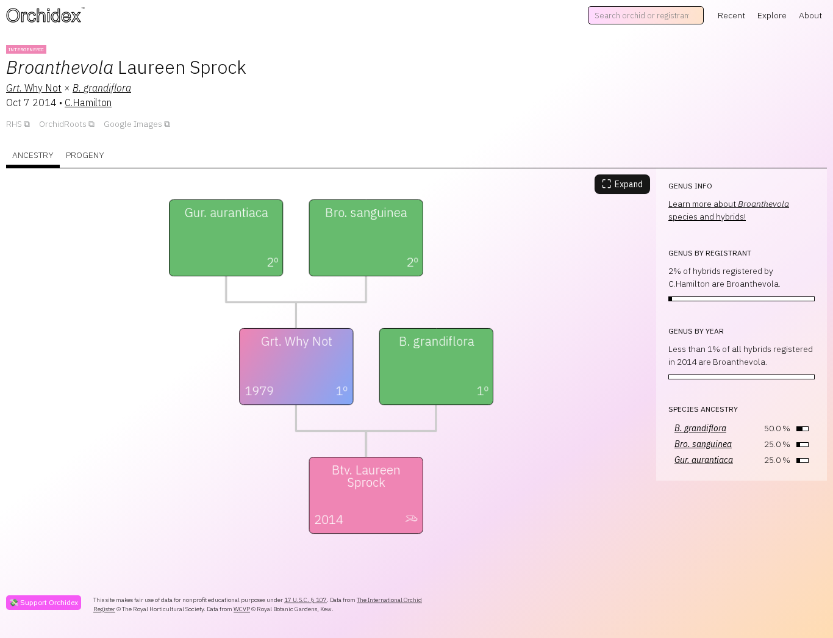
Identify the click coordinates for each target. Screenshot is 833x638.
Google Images (133, 123)
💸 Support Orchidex (43, 602)
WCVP (242, 609)
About (810, 15)
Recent (731, 15)
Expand (622, 184)
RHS (14, 123)
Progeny (85, 154)
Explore (772, 15)
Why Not (34, 88)
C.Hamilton (88, 102)
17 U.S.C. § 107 (305, 600)
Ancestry (33, 154)
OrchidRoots (63, 123)
